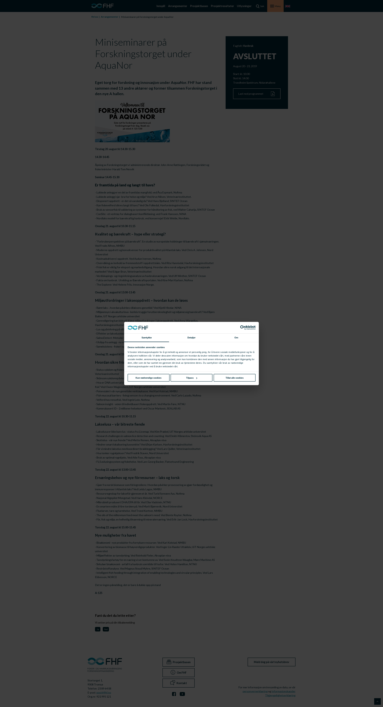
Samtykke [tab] (147, 337)
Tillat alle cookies (235, 378)
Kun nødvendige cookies (148, 378)
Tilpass (190, 378)
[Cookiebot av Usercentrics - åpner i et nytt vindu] (242, 327)
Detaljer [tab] (191, 337)
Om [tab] (236, 337)
